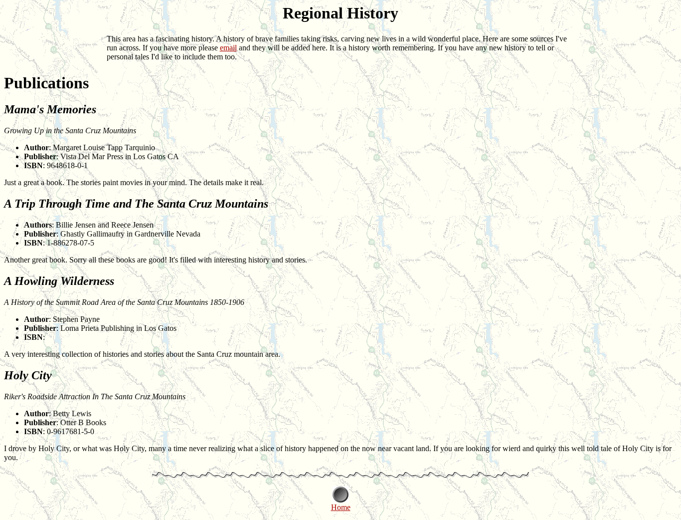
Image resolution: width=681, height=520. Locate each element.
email (228, 47)
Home (340, 507)
